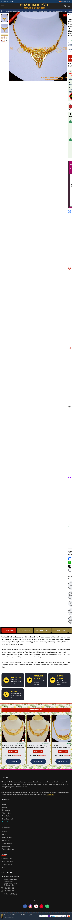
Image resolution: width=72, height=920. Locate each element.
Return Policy (59, 630)
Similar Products (36, 710)
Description (8, 630)
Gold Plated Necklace (31, 11)
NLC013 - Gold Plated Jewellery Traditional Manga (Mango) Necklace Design (37, 747)
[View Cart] (69, 6)
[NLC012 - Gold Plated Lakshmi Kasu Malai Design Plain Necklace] (13, 728)
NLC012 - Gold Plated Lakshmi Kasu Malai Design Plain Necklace (13, 746)
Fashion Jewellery (12, 11)
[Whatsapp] (47, 906)
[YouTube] (36, 906)
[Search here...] (65, 6)
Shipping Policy (42, 630)
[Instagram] (30, 906)
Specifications (24, 630)
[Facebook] (25, 906)
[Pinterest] (41, 906)
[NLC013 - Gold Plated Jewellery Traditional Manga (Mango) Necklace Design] (38, 728)
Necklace (20, 11)
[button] (23, 740)
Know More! (50, 794)
